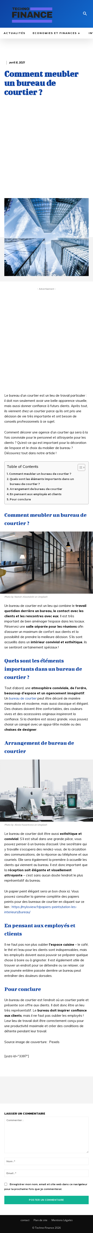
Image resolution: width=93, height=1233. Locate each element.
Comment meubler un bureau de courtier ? (40, 473)
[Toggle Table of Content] (79, 467)
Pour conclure (20, 499)
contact (25, 1220)
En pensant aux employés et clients (35, 494)
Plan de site (40, 1220)
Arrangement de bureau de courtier (36, 488)
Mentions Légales (62, 1220)
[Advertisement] (46, 151)
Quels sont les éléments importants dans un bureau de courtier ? (42, 481)
